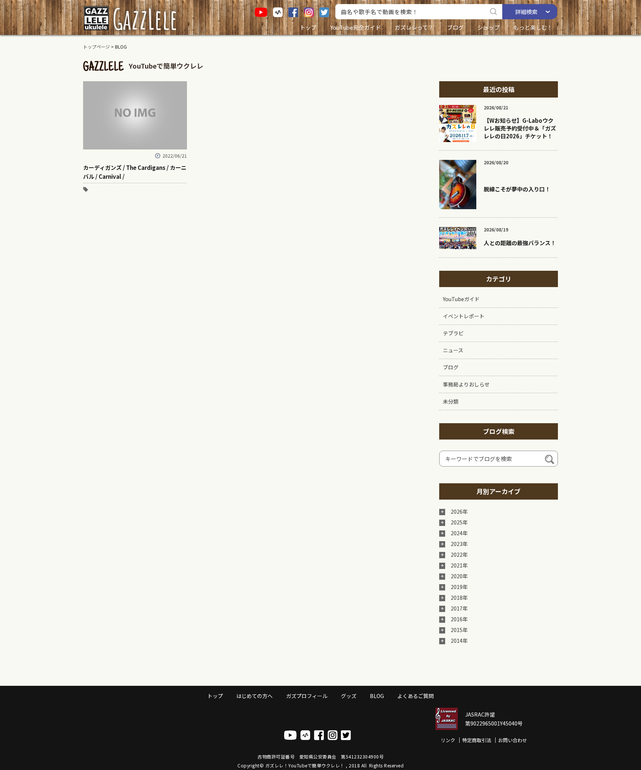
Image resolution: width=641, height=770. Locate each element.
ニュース (453, 350)
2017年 (459, 608)
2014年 (459, 640)
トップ (308, 27)
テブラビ (453, 333)
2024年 (459, 533)
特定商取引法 (476, 740)
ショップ (488, 27)
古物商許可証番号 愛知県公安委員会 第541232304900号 (320, 756)
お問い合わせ (512, 740)
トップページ (96, 46)
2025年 (459, 522)
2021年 (459, 565)
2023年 (459, 543)
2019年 (459, 586)
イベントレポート (463, 316)
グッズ (348, 696)
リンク (448, 740)
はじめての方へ (254, 696)
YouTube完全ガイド (355, 27)
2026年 (459, 511)
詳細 (526, 12)
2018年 (459, 597)
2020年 (459, 576)
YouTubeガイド (461, 299)
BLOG (377, 696)
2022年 (459, 554)
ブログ (455, 27)
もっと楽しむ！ (532, 27)
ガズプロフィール (307, 696)
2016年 (459, 619)
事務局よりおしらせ (466, 384)
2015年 (459, 630)
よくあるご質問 (415, 696)
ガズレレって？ (414, 27)
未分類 (450, 401)
